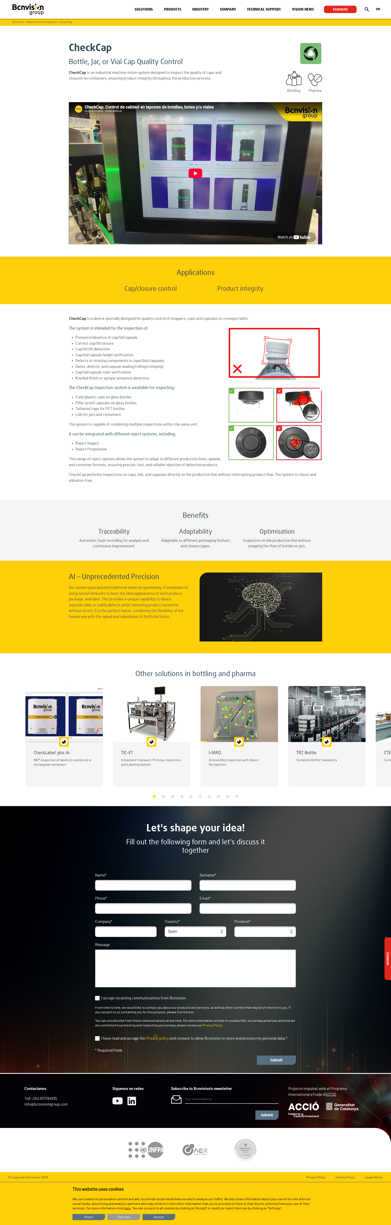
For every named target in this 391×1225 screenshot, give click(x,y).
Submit (276, 1060)
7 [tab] (209, 796)
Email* (205, 898)
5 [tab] (191, 796)
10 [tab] (236, 796)
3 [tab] (172, 796)
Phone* (101, 898)
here (127, 1208)
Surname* (208, 875)
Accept (159, 1217)
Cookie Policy (345, 1177)
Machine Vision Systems (42, 22)
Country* (172, 922)
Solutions (144, 9)
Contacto (340, 9)
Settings (124, 1217)
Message (102, 945)
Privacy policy (157, 1038)
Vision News (303, 9)
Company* (103, 922)
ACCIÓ (330, 1095)
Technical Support (264, 9)
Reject (88, 1217)
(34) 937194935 (45, 1099)
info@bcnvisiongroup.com (46, 1104)
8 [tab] (218, 796)
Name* (101, 875)
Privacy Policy (212, 1025)
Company (228, 9)
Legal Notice (374, 1177)
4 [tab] (181, 796)
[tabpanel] (64, 736)
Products (172, 9)
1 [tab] (154, 796)
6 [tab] (200, 796)
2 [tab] (163, 796)
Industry (200, 9)
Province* (242, 922)
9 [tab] (227, 796)
